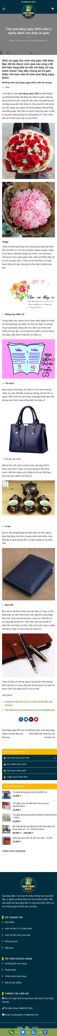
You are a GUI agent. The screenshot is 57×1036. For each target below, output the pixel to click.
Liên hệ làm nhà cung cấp (17, 935)
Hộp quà (9, 948)
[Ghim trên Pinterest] (36, 719)
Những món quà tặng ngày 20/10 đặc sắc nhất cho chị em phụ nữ (42, 733)
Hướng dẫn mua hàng (16, 963)
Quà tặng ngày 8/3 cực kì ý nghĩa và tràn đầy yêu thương (15, 733)
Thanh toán (10, 970)
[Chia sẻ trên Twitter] (26, 719)
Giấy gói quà (11, 941)
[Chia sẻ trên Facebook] (21, 719)
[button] (3, 8)
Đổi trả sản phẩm (13, 982)
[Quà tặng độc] (28, 12)
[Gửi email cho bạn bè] (31, 719)
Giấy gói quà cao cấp (17, 758)
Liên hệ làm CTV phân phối (18, 928)
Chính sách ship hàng (15, 976)
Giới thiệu (10, 922)
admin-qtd (42, 40)
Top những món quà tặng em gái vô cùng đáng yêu (30, 710)
